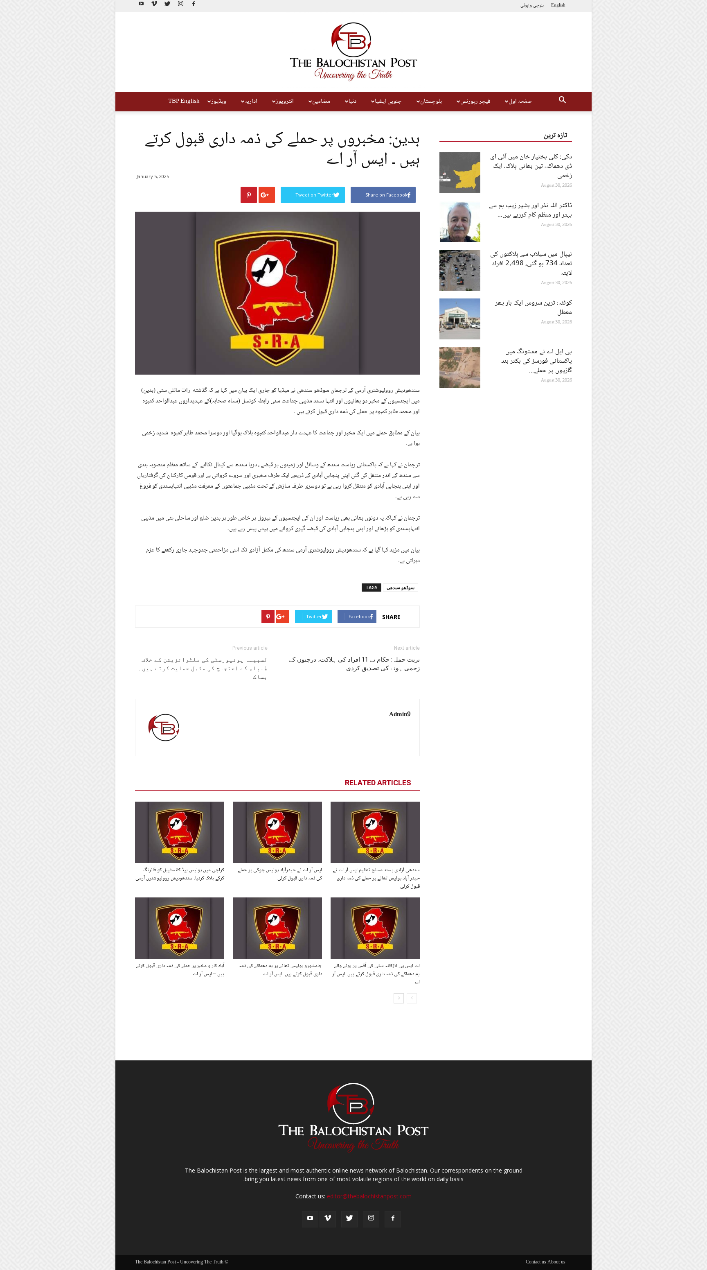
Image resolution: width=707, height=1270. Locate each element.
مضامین (321, 101)
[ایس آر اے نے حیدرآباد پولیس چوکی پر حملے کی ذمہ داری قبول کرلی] (277, 832)
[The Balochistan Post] (353, 52)
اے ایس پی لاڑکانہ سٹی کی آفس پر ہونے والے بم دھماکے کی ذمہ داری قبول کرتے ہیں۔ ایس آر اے (376, 974)
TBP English (184, 101)
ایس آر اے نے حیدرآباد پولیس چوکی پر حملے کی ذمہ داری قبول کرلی (280, 874)
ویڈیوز (218, 101)
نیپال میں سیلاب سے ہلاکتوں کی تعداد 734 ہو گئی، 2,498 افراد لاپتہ (531, 264)
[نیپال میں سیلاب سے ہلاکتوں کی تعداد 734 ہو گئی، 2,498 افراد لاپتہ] (459, 270)
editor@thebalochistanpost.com (369, 1196)
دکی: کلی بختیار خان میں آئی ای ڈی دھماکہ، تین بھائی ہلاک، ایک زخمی (531, 166)
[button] (562, 101)
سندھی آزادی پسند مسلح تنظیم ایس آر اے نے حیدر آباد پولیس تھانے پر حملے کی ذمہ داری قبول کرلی (376, 878)
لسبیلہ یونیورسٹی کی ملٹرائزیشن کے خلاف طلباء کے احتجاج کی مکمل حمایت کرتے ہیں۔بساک (203, 668)
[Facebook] (193, 6)
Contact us (536, 1262)
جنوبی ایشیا (388, 101)
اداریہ (251, 101)
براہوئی (526, 5)
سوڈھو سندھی (400, 587)
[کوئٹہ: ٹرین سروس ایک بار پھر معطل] (459, 318)
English (558, 5)
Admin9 (400, 715)
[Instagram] (180, 6)
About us (556, 1262)
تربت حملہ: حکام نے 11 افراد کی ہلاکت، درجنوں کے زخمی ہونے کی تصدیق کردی (354, 664)
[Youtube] (141, 6)
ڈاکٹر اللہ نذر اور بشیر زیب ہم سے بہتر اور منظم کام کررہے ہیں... (530, 210)
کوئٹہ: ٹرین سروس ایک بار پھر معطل (533, 308)
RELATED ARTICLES (378, 782)
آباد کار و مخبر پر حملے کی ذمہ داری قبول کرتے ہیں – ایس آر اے (180, 969)
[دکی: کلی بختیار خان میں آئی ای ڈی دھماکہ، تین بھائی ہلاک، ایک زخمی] (459, 172)
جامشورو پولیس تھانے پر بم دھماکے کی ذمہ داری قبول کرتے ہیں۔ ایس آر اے (280, 969)
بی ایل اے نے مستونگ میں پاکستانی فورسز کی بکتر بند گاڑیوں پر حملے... (536, 361)
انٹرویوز (285, 101)
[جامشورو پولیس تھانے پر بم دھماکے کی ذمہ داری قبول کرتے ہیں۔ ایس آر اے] (277, 928)
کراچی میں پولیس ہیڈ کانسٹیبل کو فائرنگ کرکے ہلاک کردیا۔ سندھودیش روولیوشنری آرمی (179, 874)
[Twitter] (167, 6)
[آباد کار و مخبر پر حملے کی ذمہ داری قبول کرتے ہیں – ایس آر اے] (179, 928)
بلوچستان (431, 101)
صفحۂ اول (520, 101)
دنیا (352, 101)
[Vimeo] (154, 6)
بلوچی (538, 5)
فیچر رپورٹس (475, 101)
